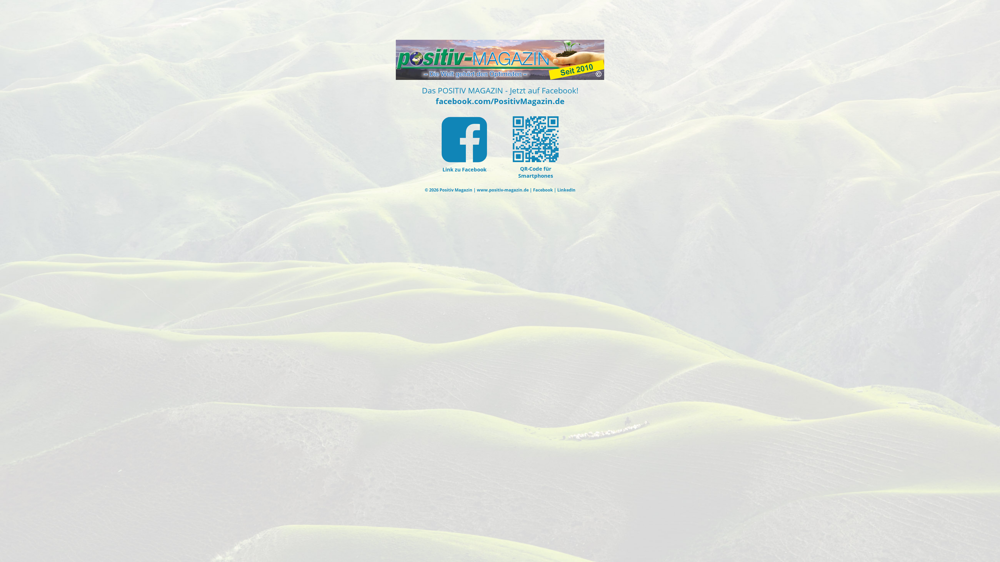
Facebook (543, 190)
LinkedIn (566, 190)
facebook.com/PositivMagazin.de (500, 101)
